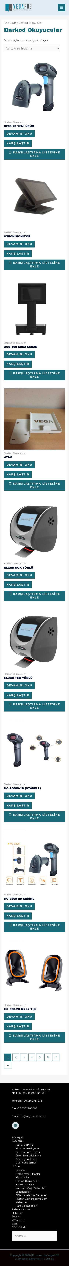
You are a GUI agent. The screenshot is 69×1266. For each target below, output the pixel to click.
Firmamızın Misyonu (27, 1148)
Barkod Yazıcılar (25, 1184)
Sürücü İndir (19, 1227)
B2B (14, 1223)
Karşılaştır (17, 143)
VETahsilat (18, 1220)
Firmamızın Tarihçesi (28, 1152)
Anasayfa (17, 1137)
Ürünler (16, 1166)
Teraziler (21, 1170)
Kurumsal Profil (24, 1145)
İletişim (16, 1216)
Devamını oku (19, 133)
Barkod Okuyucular (27, 1181)
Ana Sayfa (10, 22)
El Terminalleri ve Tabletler (31, 1195)
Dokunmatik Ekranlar (28, 1174)
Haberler (17, 1213)
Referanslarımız (21, 1209)
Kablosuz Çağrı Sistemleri (31, 1188)
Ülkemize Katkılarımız (28, 1155)
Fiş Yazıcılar (22, 1177)
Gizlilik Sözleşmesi (26, 1162)
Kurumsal (17, 1140)
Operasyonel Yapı (26, 1159)
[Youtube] (15, 1125)
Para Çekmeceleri (26, 1205)
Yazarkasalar (23, 1191)
